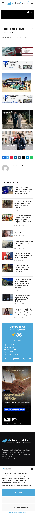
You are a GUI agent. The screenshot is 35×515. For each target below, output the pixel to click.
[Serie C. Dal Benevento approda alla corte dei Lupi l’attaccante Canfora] (7, 256)
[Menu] (3, 3)
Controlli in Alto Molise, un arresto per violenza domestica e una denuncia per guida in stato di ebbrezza (23, 283)
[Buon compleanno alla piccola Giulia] (7, 233)
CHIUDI (31, 486)
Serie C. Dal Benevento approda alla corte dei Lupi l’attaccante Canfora (23, 255)
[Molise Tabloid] (18, 3)
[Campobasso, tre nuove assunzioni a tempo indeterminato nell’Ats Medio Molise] (7, 297)
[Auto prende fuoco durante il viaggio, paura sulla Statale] (7, 244)
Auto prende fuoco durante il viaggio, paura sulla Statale (23, 243)
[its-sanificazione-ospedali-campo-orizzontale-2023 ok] (17, 69)
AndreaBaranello (8, 37)
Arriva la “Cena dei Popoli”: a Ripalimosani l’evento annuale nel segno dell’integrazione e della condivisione (23, 219)
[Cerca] (32, 3)
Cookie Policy (13, 512)
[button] (32, 469)
